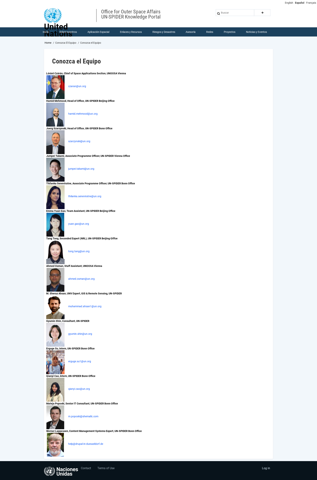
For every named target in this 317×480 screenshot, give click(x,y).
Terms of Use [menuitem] (105, 468)
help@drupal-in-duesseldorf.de (85, 443)
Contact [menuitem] (86, 468)
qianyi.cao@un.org (79, 388)
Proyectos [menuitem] (229, 31)
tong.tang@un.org (79, 251)
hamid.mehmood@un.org (83, 113)
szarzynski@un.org (79, 141)
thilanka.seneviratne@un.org (84, 196)
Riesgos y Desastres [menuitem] (163, 31)
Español (299, 2)
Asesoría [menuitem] (191, 31)
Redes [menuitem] (209, 31)
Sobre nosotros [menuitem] (68, 31)
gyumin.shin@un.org (80, 333)
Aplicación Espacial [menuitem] (98, 31)
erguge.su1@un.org (79, 361)
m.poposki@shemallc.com (83, 416)
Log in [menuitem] (266, 468)
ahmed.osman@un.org (81, 278)
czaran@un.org (77, 86)
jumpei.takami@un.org (81, 168)
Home (48, 42)
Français (311, 2)
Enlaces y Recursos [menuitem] (131, 31)
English (289, 2)
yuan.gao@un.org (78, 223)
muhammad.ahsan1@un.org (84, 306)
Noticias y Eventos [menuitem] (256, 31)
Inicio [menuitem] (46, 31)
